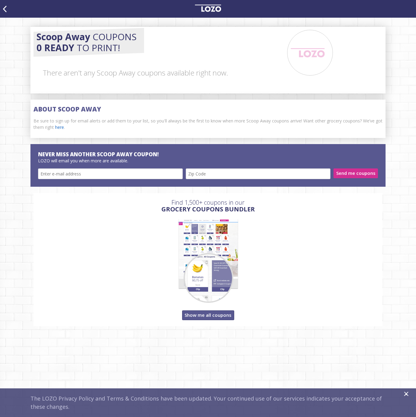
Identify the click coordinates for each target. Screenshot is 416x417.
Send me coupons (355, 173)
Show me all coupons (208, 315)
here (59, 127)
